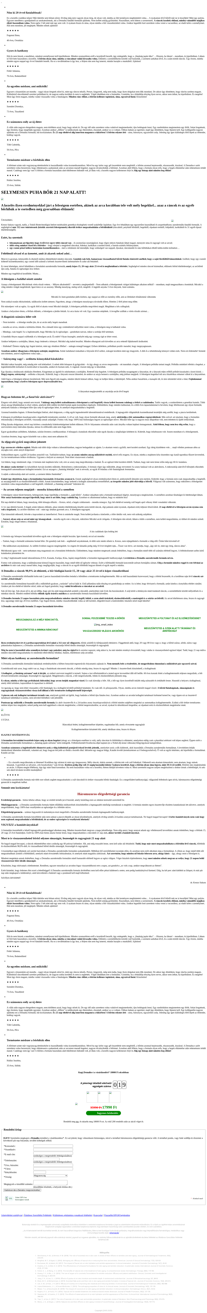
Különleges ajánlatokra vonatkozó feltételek (72, 1215)
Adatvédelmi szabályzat (11, 1215)
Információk (114, 1233)
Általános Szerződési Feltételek (38, 1215)
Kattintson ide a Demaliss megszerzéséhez (22, 1190)
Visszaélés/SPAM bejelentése (117, 1215)
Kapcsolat (98, 1215)
